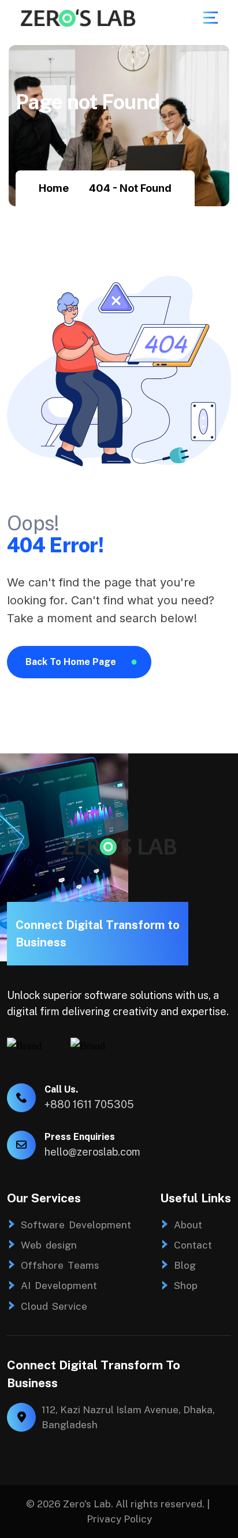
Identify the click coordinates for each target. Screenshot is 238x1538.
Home (54, 188)
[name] (210, 18)
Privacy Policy (119, 1519)
